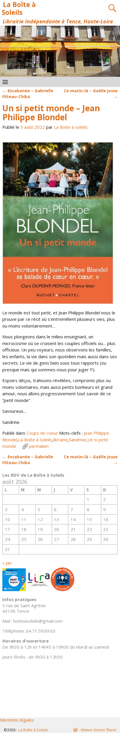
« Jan (7, 563)
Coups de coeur (42, 433)
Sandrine (77, 440)
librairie (60, 440)
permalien (39, 446)
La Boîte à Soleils (19, 8)
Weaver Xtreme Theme (98, 729)
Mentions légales (17, 720)
